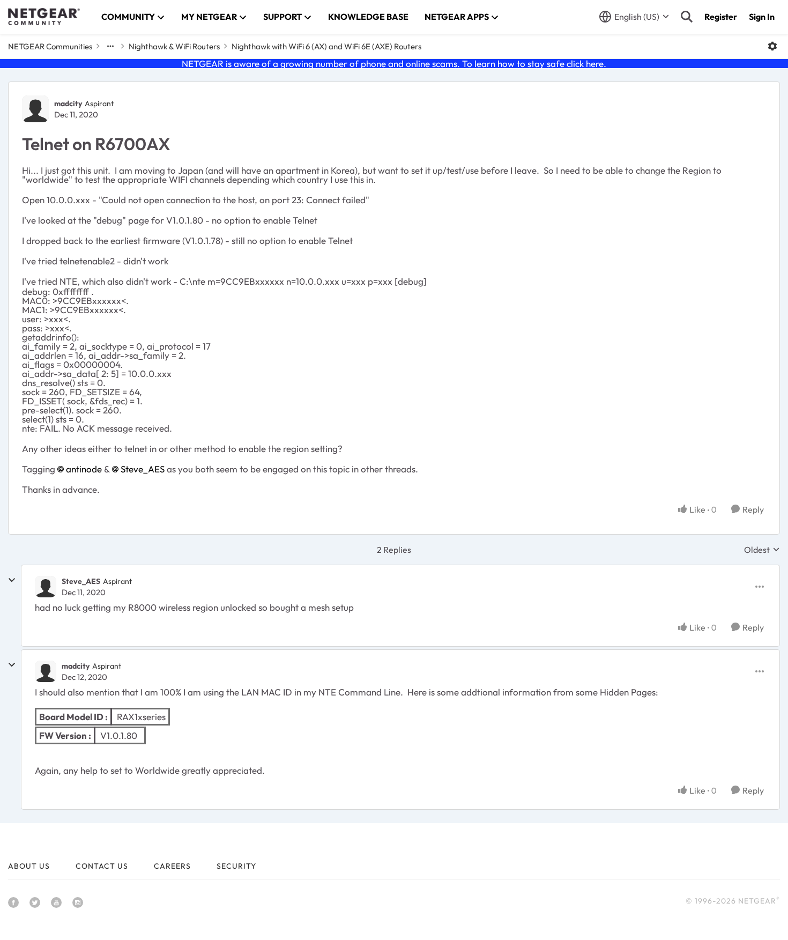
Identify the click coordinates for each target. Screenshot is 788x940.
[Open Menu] (772, 46)
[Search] (686, 16)
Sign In (762, 16)
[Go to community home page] (44, 16)
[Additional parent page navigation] (110, 46)
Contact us (102, 866)
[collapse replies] (11, 580)
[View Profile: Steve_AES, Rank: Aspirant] (45, 586)
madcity (68, 103)
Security (236, 866)
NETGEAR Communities (50, 46)
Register (720, 16)
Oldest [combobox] (762, 549)
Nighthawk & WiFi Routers (174, 46)
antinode (84, 469)
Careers (172, 866)
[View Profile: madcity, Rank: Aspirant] (35, 108)
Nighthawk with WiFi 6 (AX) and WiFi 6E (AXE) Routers (326, 46)
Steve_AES (143, 469)
